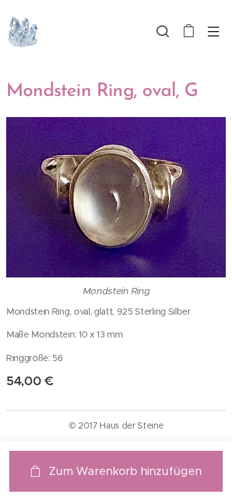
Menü (213, 31)
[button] (162, 30)
